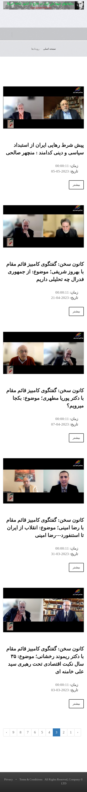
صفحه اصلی (49, 48)
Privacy (8, 779)
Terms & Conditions (30, 779)
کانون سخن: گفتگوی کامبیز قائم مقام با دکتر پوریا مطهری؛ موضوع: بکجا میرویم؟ (45, 398)
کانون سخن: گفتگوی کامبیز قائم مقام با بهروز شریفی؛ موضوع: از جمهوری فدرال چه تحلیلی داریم (45, 271)
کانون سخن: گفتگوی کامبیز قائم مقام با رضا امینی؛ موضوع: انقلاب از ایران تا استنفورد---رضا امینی (45, 527)
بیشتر (76, 184)
